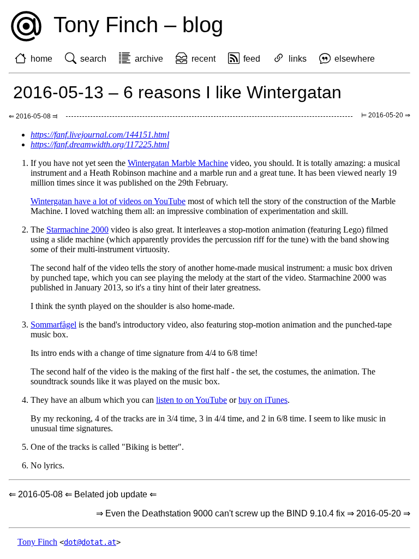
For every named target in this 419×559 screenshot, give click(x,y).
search (93, 58)
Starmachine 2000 (77, 229)
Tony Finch (37, 541)
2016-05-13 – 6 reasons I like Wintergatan (177, 92)
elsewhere (354, 58)
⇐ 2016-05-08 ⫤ (33, 116)
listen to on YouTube (191, 400)
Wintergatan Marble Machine (178, 163)
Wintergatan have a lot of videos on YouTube (108, 201)
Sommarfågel (53, 324)
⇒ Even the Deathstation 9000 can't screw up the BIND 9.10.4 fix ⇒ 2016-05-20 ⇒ (253, 513)
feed (251, 58)
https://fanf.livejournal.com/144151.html (100, 134)
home (41, 58)
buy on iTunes (263, 400)
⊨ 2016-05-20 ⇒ (385, 115)
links (298, 58)
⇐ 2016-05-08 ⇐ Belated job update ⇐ (83, 494)
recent (203, 58)
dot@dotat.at (90, 542)
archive (149, 58)
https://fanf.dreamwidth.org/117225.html (100, 144)
